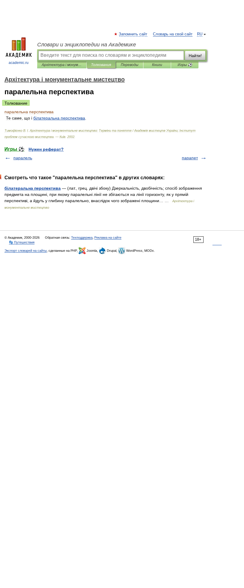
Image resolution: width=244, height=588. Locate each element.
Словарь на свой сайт (173, 34)
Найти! (195, 55)
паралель (22, 157)
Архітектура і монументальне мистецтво (62, 65)
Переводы (129, 65)
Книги (157, 65)
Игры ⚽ (185, 65)
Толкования (101, 65)
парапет (190, 157)
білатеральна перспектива (32, 188)
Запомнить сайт (133, 34)
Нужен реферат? (46, 149)
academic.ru (19, 63)
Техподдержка (82, 237)
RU (199, 34)
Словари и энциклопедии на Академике (86, 45)
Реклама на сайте (107, 237)
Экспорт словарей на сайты (25, 250)
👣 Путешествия (22, 242)
